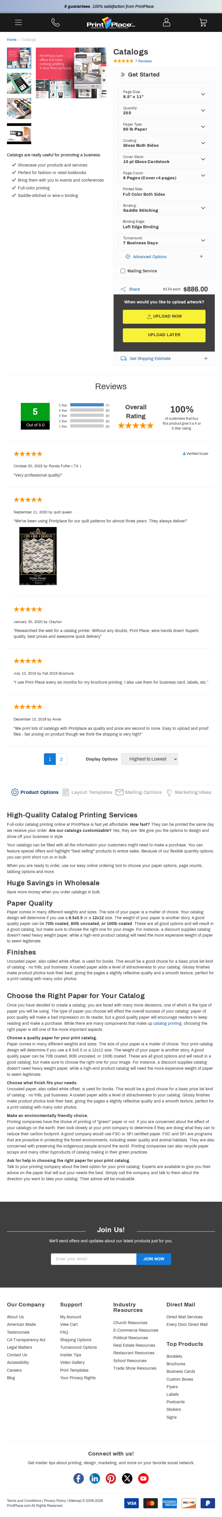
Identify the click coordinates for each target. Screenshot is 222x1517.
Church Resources (130, 1323)
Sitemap (75, 1501)
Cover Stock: (133, 157)
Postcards (175, 1402)
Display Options (102, 759)
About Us (15, 1317)
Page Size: (132, 92)
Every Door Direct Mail (187, 1324)
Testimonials (18, 1332)
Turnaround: (133, 238)
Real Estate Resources (134, 1345)
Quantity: (130, 108)
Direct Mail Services (184, 1317)
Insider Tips (70, 1355)
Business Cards (180, 1371)
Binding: (130, 206)
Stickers (173, 1409)
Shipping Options (75, 1340)
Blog (11, 1378)
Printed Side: (133, 189)
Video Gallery (72, 1362)
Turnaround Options (78, 1347)
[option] (71, 85)
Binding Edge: (134, 222)
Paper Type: (133, 124)
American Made (21, 1324)
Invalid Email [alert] (62, 1268)
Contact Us (17, 1355)
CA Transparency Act (26, 1340)
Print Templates (74, 1370)
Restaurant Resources (133, 1353)
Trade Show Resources (134, 1368)
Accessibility (18, 1362)
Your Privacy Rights (78, 1378)
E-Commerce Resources (135, 1330)
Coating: (130, 141)
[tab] (35, 792)
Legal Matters (19, 1347)
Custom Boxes (179, 1379)
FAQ (64, 1332)
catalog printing (167, 1023)
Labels (172, 1394)
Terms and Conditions (24, 1501)
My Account (70, 1317)
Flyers (172, 1387)
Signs (171, 1417)
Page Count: (133, 173)
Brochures (175, 1364)
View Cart (69, 1324)
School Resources (130, 1361)
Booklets (174, 1356)
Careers (14, 1370)
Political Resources (130, 1338)
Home (11, 40)
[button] (164, 257)
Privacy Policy (55, 1501)
